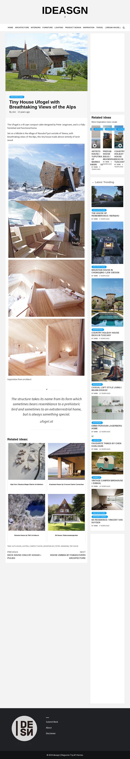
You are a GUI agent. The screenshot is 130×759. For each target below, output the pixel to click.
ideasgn (65, 10)
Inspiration (88, 27)
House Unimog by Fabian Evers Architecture (68, 555)
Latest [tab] (98, 182)
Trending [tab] (108, 182)
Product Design (73, 27)
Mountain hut (48, 546)
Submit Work (52, 721)
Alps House (16, 546)
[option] (107, 149)
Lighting (59, 27)
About (49, 727)
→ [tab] (93, 182)
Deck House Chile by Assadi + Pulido (24, 555)
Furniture (47, 27)
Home (10, 27)
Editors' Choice (99, 517)
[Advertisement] (107, 72)
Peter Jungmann (62, 546)
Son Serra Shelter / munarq (119, 156)
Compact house (36, 546)
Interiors (35, 27)
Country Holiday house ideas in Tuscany (108, 156)
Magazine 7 (66, 755)
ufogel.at (46, 421)
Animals (96, 477)
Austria (25, 546)
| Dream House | (112, 27)
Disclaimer (51, 733)
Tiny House (74, 546)
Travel (99, 27)
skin (14, 111)
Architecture (22, 27)
